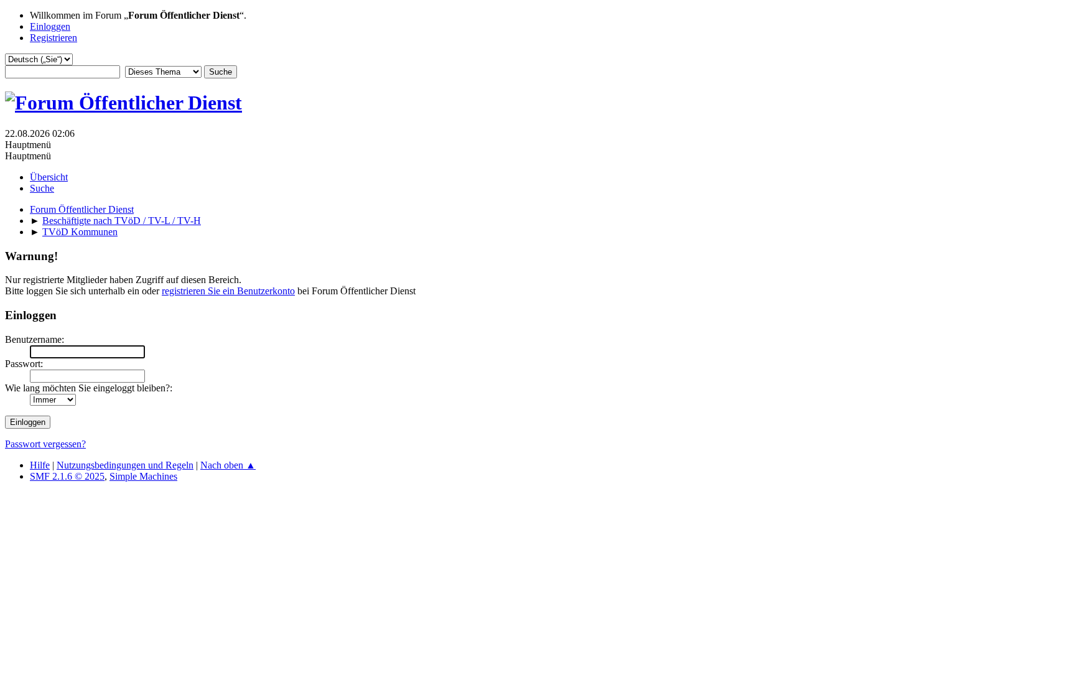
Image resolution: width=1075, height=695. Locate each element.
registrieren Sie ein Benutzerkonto (228, 291)
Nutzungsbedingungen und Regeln (125, 465)
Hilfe (40, 465)
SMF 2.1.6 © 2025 (67, 476)
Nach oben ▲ (228, 465)
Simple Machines (143, 476)
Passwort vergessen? (45, 444)
